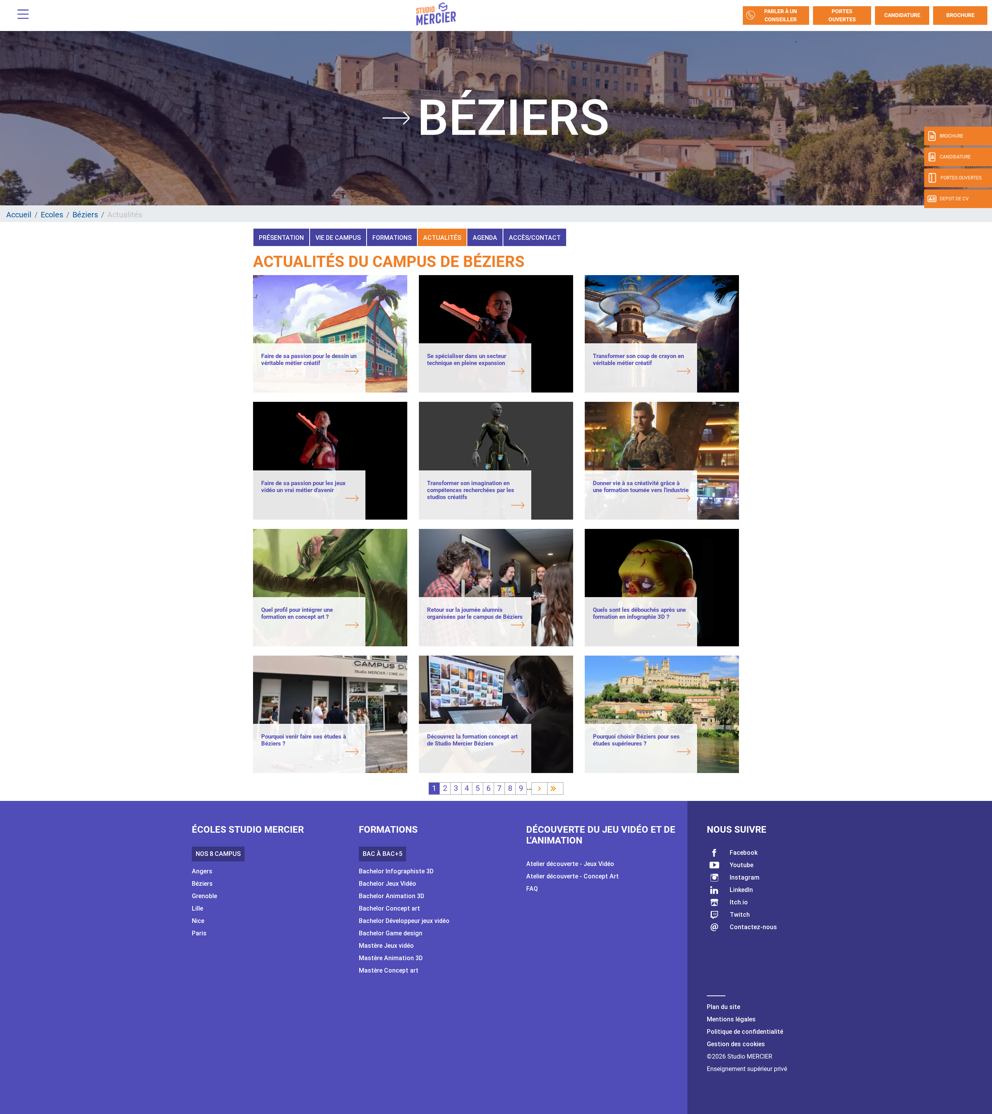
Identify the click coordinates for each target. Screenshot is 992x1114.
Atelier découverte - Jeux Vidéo (570, 864)
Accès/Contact (535, 237)
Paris (199, 933)
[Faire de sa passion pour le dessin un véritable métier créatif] (309, 372)
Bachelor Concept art (389, 908)
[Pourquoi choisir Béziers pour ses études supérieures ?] (641, 752)
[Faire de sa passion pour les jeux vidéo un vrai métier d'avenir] (309, 499)
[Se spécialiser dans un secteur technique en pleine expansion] (475, 372)
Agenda (485, 237)
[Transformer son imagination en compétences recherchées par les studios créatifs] (475, 506)
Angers (202, 871)
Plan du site (723, 1007)
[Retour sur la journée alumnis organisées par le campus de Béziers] (475, 626)
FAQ (532, 888)
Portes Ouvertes (842, 15)
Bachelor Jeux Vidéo (387, 883)
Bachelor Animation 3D (391, 896)
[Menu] (20, 15)
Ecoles (52, 214)
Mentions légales (731, 1019)
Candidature (902, 15)
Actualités (442, 237)
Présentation (281, 237)
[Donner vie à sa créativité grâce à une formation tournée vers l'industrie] (641, 499)
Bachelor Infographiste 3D (396, 871)
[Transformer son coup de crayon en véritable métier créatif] (641, 372)
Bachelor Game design (390, 933)
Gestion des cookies (736, 1044)
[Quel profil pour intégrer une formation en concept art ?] (309, 626)
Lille (197, 908)
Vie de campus (338, 237)
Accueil (18, 214)
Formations (392, 237)
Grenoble (204, 896)
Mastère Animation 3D (391, 958)
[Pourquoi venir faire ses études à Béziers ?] (309, 752)
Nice (198, 921)
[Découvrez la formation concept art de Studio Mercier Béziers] (475, 752)
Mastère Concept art (388, 970)
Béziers (85, 214)
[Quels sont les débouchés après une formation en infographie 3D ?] (641, 626)
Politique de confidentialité (745, 1031)
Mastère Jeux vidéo (386, 945)
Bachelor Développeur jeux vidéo (404, 921)
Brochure (960, 15)
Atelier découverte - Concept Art (572, 876)
